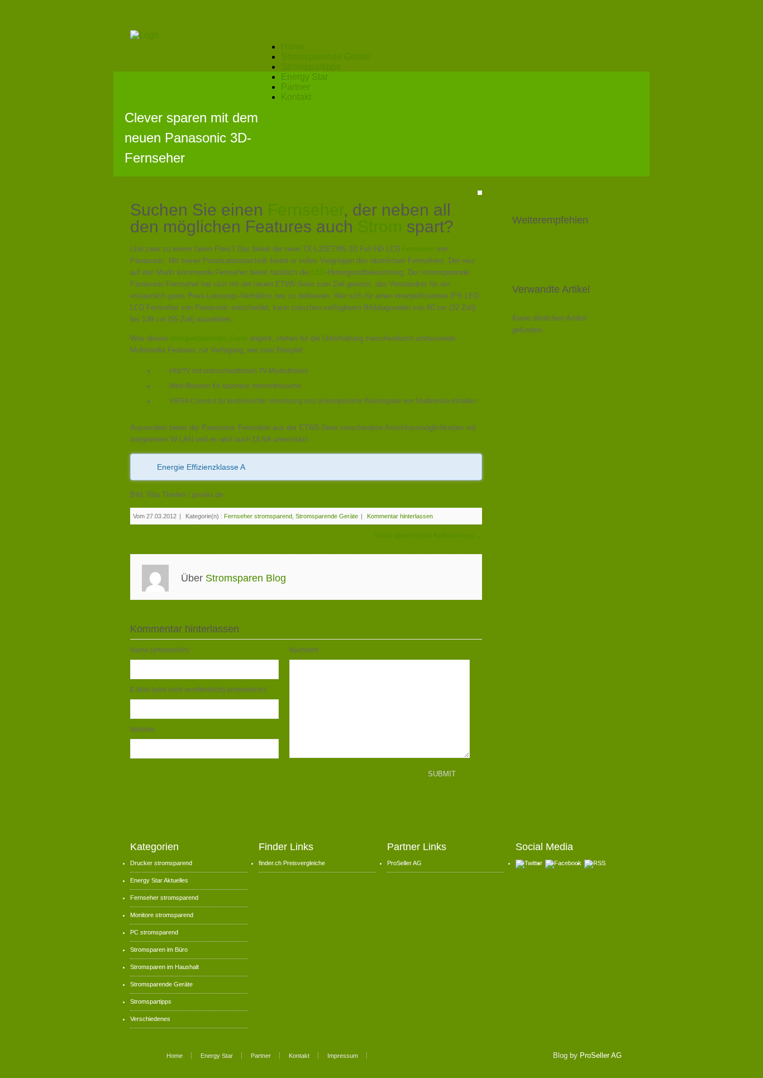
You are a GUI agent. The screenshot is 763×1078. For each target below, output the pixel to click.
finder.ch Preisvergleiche (292, 863)
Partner (295, 87)
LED (318, 272)
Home (293, 46)
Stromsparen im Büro (159, 949)
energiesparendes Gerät (208, 338)
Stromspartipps (311, 66)
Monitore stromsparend (161, 915)
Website (142, 729)
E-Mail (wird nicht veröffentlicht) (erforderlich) (198, 690)
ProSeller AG (404, 863)
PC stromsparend (154, 932)
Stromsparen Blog (246, 578)
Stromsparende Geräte (326, 56)
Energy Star (304, 77)
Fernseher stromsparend (258, 516)
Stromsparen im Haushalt (164, 966)
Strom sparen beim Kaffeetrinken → (428, 536)
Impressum (342, 1055)
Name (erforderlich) (159, 650)
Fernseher (306, 210)
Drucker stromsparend (161, 863)
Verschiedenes (150, 1018)
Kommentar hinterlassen (400, 516)
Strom (382, 226)
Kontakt (296, 97)
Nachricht (303, 650)
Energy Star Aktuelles (159, 880)
